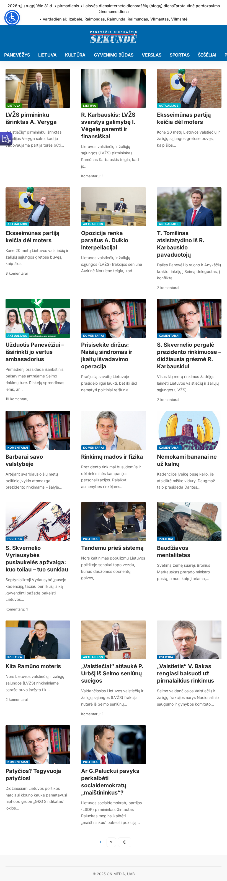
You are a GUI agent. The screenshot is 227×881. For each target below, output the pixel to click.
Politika (14, 538)
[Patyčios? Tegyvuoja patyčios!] (38, 744)
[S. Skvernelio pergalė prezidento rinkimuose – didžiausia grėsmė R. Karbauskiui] (189, 318)
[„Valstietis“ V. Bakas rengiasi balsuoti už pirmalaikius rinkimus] (189, 639)
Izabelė (75, 19)
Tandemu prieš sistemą (112, 548)
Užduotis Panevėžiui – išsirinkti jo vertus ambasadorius (35, 351)
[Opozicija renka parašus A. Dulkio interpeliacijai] (113, 206)
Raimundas (138, 19)
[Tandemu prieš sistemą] (113, 521)
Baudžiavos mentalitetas (173, 551)
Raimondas (94, 19)
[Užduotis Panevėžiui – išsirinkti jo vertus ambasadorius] (38, 318)
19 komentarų (17, 399)
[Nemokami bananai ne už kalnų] (189, 430)
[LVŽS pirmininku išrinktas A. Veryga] (38, 88)
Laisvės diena (96, 5)
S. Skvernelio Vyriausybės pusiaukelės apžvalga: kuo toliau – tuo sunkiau (37, 559)
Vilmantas (159, 19)
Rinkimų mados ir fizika (112, 456)
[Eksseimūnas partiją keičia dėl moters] (189, 88)
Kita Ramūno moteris (33, 666)
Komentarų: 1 (92, 176)
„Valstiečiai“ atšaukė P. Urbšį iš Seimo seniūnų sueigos (112, 673)
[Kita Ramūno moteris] (38, 639)
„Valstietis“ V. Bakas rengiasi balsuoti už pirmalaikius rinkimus (185, 673)
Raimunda (116, 19)
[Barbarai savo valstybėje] (38, 430)
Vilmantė (179, 19)
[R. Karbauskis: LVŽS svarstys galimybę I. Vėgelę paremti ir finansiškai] (113, 88)
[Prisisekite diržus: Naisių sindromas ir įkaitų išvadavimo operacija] (113, 318)
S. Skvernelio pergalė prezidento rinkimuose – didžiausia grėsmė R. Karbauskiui (189, 355)
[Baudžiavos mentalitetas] (189, 521)
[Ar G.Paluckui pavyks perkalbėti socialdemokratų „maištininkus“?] (113, 744)
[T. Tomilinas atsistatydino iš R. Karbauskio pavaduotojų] (189, 206)
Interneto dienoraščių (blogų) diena (141, 5)
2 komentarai (168, 287)
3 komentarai (17, 273)
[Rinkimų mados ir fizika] (113, 430)
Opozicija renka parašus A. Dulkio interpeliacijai (104, 240)
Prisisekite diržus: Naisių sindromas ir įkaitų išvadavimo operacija (106, 355)
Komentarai (93, 335)
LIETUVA (13, 105)
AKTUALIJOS (169, 105)
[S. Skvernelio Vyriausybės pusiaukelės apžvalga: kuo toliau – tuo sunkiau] (38, 521)
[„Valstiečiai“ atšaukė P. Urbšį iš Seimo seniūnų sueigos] (113, 639)
